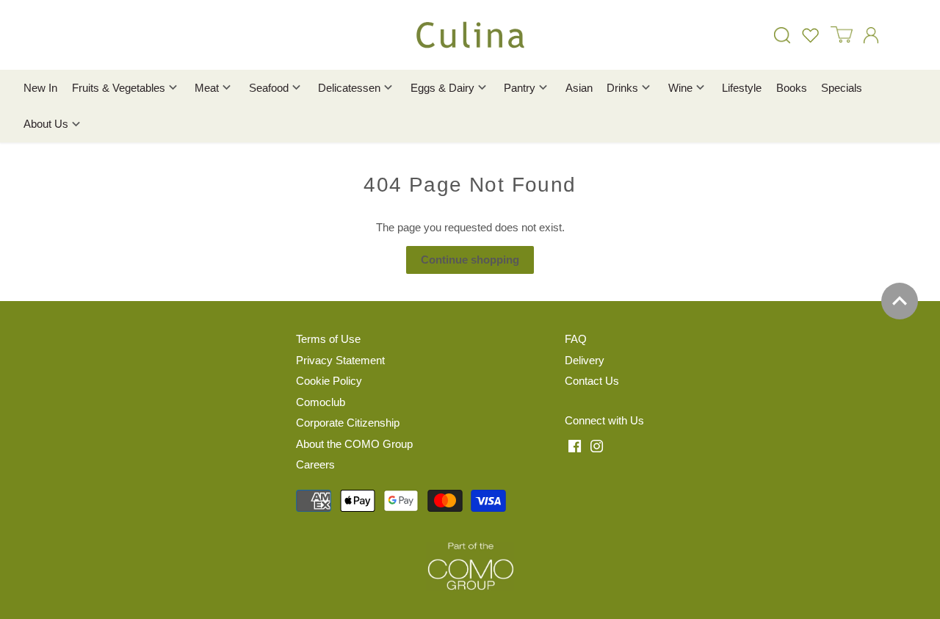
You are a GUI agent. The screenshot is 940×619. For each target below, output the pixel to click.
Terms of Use (328, 339)
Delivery (584, 360)
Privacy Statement (340, 360)
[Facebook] (574, 445)
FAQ (576, 339)
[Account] (871, 34)
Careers (315, 464)
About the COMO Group (354, 444)
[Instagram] (596, 445)
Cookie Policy (329, 380)
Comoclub (320, 402)
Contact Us (592, 380)
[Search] (782, 34)
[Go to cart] (842, 34)
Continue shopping (470, 259)
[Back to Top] (899, 301)
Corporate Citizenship (348, 422)
